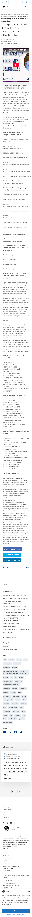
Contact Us (6, 818)
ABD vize (11, 660)
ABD (4, 660)
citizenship (17, 664)
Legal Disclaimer (7, 861)
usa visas (17, 715)
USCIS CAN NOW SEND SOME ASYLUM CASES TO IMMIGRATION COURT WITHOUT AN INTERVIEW (16, 618)
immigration (6, 696)
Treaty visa (6, 711)
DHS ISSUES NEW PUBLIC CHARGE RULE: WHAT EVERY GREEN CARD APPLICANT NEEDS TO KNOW (15, 609)
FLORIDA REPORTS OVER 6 (11, 685)
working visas (13, 719)
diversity (5, 677)
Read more (7, 778)
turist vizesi (15, 711)
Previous (6, 567)
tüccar (5, 715)
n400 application (8, 700)
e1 (12, 677)
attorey (19, 660)
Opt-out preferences (12, 914)
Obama (24, 700)
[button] (29, 891)
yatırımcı (21, 719)
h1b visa (5, 692)
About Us (5, 812)
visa (24, 715)
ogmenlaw (6, 704)
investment (16, 696)
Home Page (6, 807)
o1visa (18, 700)
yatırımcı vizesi (7, 722)
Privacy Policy (20, 914)
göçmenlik (23, 688)
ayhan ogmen (7, 664)
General (5, 647)
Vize (4, 719)
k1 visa (24, 696)
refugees (23, 704)
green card (6, 688)
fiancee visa (18, 681)
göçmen (14, 688)
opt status (15, 704)
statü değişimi (13, 707)
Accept (16, 911)
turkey (24, 711)
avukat (25, 660)
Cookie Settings (7, 863)
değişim (14, 667)
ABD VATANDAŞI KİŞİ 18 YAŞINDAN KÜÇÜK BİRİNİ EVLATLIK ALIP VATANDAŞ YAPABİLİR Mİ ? (16, 768)
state (4, 707)
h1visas (13, 692)
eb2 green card (7, 681)
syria (21, 707)
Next (27, 567)
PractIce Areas (7, 810)
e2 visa (21, 677)
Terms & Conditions (8, 858)
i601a (19, 692)
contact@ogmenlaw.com (11, 883)
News (4, 815)
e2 (16, 677)
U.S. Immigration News (10, 43)
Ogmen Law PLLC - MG (10, 41)
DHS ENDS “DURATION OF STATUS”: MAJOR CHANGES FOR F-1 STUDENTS (14, 672)
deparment (6, 667)
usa (11, 715)
